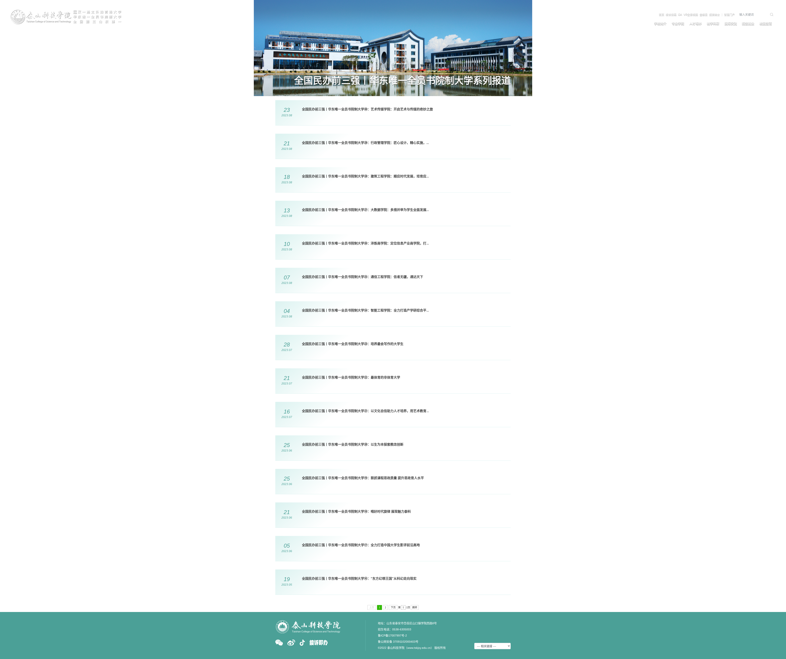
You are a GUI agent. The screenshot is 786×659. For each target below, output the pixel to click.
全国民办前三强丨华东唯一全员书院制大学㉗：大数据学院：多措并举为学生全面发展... (365, 210)
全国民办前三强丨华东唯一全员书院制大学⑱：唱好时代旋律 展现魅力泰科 (356, 511)
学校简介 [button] (660, 23)
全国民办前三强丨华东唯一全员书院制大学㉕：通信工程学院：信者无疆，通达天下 (362, 277)
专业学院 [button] (678, 23)
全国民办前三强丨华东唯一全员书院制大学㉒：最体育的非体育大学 (351, 377)
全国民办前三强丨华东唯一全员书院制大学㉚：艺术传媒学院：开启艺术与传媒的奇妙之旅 (367, 109)
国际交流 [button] (731, 23)
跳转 (414, 607)
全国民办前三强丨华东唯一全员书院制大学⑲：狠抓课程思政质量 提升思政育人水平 (363, 478)
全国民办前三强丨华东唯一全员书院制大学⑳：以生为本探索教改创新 (352, 444)
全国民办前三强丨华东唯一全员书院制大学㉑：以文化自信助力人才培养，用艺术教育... (365, 411)
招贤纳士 (714, 14)
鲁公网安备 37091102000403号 (398, 641)
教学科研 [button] (713, 23)
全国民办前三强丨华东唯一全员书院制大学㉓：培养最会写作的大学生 (352, 344)
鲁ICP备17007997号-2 (392, 635)
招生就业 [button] (748, 23)
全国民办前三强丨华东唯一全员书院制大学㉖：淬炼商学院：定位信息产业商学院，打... (365, 243)
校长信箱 (671, 14)
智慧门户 (729, 14)
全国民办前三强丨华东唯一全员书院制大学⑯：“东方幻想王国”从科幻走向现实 (359, 578)
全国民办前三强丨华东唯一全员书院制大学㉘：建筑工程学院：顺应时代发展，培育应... (365, 176)
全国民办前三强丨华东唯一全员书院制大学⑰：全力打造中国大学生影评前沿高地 (361, 545)
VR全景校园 (691, 14)
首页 (661, 14)
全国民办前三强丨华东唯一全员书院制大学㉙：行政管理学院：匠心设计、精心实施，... (365, 143)
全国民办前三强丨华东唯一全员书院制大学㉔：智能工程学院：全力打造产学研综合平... (365, 310)
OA (680, 14)
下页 (393, 607)
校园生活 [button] (766, 23)
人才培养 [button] (695, 23)
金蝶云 (704, 14)
